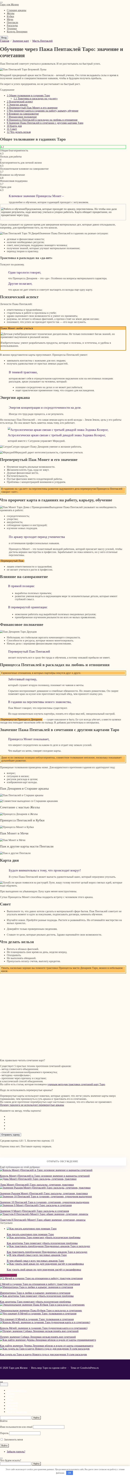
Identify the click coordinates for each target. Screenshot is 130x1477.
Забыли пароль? (16, 1451)
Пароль (4, 1433)
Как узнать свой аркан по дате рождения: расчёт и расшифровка (44, 1269)
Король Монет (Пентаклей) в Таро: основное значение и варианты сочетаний (45, 1175)
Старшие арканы (16, 1390)
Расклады (12, 1405)
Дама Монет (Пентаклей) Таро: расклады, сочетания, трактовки (37, 1184)
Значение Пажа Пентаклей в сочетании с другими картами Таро (45, 122)
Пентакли (12, 1402)
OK (69, 1473)
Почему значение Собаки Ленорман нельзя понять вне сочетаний (38, 1336)
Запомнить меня (13, 1439)
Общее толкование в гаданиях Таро (28, 95)
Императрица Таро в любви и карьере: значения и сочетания (35, 1292)
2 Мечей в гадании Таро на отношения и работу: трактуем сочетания (40, 1284)
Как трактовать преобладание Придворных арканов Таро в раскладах (47, 1252)
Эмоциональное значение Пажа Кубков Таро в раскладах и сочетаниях (41, 1310)
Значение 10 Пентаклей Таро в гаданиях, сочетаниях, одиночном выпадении (44, 1202)
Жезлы (10, 1393)
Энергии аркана (17, 104)
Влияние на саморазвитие (23, 113)
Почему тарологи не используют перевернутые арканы (32, 1105)
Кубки (10, 1396)
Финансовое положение (22, 116)
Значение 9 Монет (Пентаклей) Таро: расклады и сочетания (34, 1211)
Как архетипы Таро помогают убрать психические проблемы (42, 1243)
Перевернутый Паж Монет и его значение (32, 107)
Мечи (10, 1399)
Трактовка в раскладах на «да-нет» (36, 98)
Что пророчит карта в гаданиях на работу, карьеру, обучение (42, 110)
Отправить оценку (10, 1134)
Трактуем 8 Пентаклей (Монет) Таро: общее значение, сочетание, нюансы (42, 1219)
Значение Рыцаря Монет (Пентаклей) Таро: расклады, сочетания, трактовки (44, 1193)
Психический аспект (20, 101)
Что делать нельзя (19, 132)
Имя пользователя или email (16, 1426)
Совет (12, 129)
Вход (4, 37)
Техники (12, 1408)
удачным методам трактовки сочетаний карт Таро (76, 1084)
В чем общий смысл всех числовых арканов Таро (35, 1260)
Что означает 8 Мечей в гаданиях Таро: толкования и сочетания (37, 1319)
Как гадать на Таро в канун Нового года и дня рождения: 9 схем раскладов (43, 1354)
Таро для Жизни (9, 4)
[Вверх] (1, 1381)
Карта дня (14, 125)
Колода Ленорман (17, 1411)
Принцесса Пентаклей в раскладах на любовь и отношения (42, 119)
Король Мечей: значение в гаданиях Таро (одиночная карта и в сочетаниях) (43, 1328)
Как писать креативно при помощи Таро (30, 1234)
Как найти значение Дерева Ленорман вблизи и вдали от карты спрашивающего (46, 1345)
